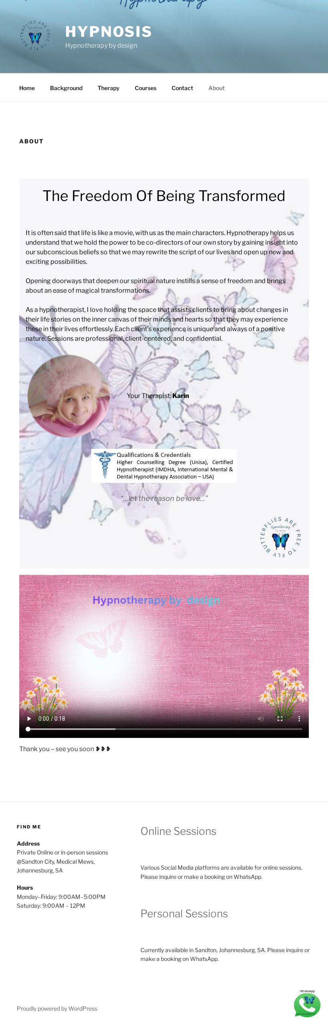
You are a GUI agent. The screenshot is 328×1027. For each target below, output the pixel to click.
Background (66, 87)
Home (27, 87)
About (216, 87)
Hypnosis (109, 31)
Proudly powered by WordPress (57, 1008)
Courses (145, 87)
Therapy (109, 87)
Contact (182, 87)
